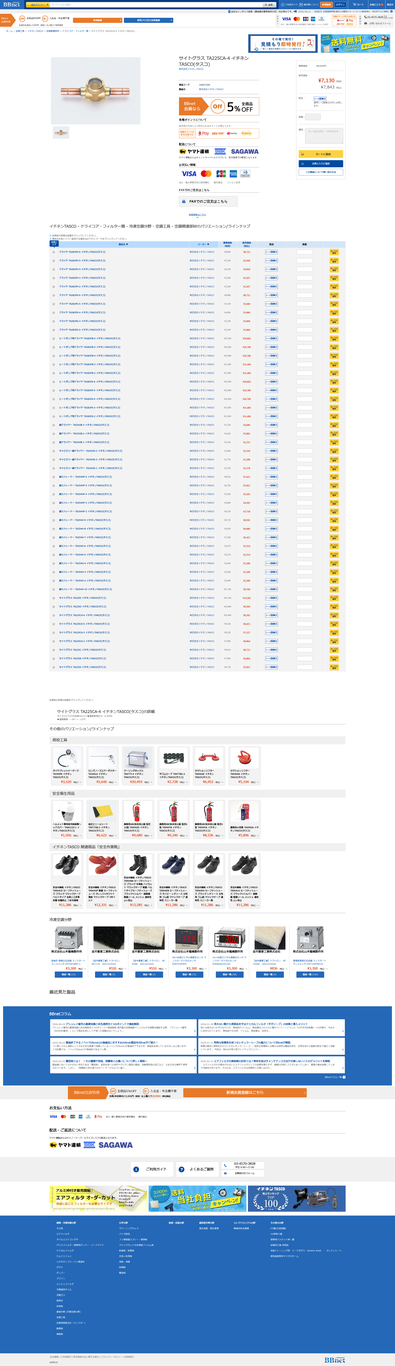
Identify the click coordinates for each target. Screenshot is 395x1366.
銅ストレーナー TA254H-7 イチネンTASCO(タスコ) (85, 537)
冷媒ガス (60, 1295)
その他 (59, 1228)
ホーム (9, 31)
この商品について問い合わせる (321, 172)
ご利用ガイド (291, 4)
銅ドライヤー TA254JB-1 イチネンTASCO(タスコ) (84, 442)
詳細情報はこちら (197, 214)
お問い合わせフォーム (380, 23)
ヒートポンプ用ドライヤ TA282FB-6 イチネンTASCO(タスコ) (89, 338)
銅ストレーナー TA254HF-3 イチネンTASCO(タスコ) (85, 502)
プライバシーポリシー (112, 1357)
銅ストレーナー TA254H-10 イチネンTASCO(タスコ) (85, 589)
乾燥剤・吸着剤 (126, 1250)
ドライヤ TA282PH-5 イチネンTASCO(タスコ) (82, 260)
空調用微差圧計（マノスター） (71, 1323)
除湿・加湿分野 (176, 1223)
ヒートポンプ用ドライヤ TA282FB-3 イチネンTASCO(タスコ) (89, 364)
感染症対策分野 (206, 1223)
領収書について (311, 4)
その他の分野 (276, 1223)
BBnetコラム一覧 (333, 1077)
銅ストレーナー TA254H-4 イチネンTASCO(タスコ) (85, 563)
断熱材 (59, 1300)
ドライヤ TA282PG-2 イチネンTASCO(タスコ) (82, 329)
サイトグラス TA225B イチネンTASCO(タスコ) (82, 658)
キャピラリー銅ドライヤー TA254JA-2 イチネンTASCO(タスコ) (90, 459)
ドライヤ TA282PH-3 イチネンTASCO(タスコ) (82, 278)
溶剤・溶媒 (124, 1261)
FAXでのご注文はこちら (208, 201)
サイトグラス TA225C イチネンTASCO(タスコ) (82, 649)
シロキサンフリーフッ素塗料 (70, 1261)
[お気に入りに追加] (53, 252)
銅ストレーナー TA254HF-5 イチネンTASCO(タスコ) (85, 485)
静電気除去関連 (241, 1228)
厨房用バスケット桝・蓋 (282, 1239)
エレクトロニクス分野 (244, 1223)
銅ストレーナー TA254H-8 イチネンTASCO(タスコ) (85, 528)
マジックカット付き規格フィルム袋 (136, 1245)
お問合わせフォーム (244, 1173)
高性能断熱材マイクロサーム (284, 1256)
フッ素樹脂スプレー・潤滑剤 (133, 1239)
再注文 (390, 4)
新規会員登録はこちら (245, 1093)
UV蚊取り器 (276, 1234)
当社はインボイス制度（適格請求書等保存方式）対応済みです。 (262, 11)
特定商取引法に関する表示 (86, 1357)
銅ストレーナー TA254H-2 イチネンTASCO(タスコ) (85, 580)
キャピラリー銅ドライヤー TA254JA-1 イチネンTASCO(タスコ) (90, 468)
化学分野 (123, 1223)
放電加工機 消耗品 (279, 1245)
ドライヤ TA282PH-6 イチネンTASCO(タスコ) (82, 252)
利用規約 (128, 1357)
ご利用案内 (65, 1357)
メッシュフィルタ (65, 1284)
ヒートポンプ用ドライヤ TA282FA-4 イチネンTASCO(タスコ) (89, 399)
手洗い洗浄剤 (125, 1256)
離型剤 (122, 1273)
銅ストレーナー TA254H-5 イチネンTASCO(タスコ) (85, 554)
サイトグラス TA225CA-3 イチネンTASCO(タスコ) (84, 632)
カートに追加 (323, 154)
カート (360, 4)
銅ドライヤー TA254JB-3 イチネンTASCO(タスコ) (84, 425)
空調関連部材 (52, 31)
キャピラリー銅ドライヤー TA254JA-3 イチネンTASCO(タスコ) (90, 451)
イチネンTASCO (35, 31)
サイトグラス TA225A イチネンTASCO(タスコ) (82, 667)
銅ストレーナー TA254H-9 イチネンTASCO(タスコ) (85, 520)
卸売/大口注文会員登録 (148, 20)
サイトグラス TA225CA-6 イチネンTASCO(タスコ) (84, 615)
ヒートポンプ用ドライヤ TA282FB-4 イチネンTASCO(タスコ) (89, 355)
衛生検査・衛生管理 (209, 1228)
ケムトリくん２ (64, 1256)
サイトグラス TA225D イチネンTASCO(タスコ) (82, 606)
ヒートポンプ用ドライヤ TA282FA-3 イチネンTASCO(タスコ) (89, 407)
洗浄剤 (59, 1306)
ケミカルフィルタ (65, 1250)
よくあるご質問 (202, 1169)
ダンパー (60, 1273)
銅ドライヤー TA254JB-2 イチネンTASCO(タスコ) (84, 433)
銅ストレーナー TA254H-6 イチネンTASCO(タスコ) (85, 546)
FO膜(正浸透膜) (278, 1228)
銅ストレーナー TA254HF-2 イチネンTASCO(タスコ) (85, 511)
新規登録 (326, 4)
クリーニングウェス (129, 1228)
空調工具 (20, 31)
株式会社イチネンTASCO (191, 69)
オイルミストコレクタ (67, 1239)
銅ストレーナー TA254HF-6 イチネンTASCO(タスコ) (85, 477)
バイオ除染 (124, 1234)
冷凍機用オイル (64, 1289)
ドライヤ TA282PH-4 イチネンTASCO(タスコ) (82, 269)
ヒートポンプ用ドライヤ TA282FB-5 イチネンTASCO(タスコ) (89, 347)
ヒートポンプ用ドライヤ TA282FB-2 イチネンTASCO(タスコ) (89, 373)
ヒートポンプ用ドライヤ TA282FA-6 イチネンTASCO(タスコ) (89, 381)
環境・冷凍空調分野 (66, 1223)
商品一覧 (69, 974)
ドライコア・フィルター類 (75, 31)
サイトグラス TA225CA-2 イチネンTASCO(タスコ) (84, 641)
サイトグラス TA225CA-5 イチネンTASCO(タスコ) (84, 624)
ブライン (60, 1278)
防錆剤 (122, 1267)
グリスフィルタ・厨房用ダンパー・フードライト (80, 1245)
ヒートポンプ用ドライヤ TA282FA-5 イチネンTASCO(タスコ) (89, 390)
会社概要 (54, 1357)
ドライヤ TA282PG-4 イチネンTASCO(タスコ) (82, 312)
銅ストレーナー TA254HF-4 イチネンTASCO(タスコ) (85, 494)
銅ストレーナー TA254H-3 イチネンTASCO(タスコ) (85, 572)
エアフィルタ (62, 1234)
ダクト (59, 1267)
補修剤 (59, 1334)
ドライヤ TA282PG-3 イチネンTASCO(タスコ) (82, 321)
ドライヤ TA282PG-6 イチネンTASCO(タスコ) (82, 295)
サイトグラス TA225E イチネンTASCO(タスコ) (82, 598)
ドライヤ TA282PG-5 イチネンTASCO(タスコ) (82, 304)
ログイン (340, 4)
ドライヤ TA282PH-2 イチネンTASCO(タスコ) (82, 286)
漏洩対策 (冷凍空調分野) (68, 1311)
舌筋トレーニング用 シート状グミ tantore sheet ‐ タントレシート (306, 1250)
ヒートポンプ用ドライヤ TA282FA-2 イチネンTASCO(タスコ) (89, 416)
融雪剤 (59, 1328)
